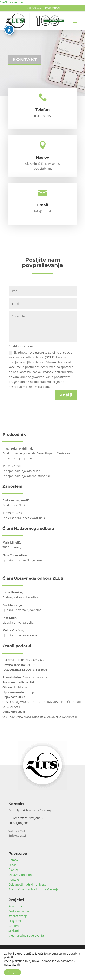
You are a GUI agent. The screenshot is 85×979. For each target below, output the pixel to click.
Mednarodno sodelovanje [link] (26, 936)
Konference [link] (16, 906)
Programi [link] (14, 921)
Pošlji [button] (65, 395)
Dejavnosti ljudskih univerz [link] (27, 884)
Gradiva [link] (13, 926)
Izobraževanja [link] (18, 916)
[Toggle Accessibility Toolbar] (9, 30)
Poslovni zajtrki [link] (18, 911)
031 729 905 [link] (33, 8)
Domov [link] (13, 860)
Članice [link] (13, 870)
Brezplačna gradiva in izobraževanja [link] (33, 889)
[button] (75, 21)
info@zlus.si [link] (52, 8)
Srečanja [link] (14, 931)
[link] (42, 789)
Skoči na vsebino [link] (11, 2)
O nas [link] (12, 865)
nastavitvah (12, 964)
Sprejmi (12, 972)
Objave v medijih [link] (20, 875)
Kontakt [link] (13, 879)
